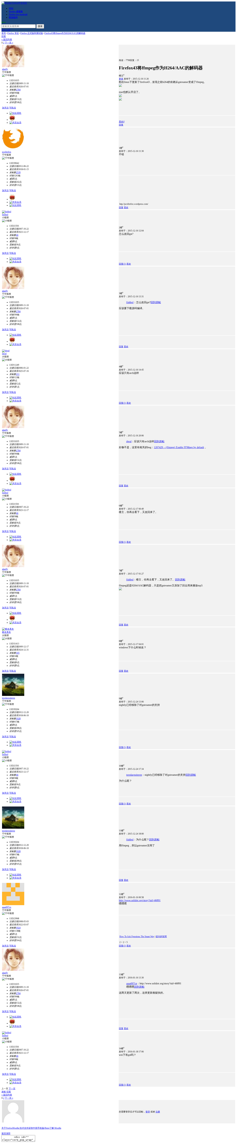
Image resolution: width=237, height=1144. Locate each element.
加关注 (5, 107)
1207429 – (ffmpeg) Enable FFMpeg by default (179, 447)
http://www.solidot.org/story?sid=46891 (140, 900)
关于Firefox (6, 1128)
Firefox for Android (18, 14)
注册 (8, 30)
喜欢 (126, 207)
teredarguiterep (8, 698)
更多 (121, 79)
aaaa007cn (6, 907)
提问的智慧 (161, 936)
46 (17, 235)
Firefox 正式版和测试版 (31, 33)
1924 (18, 927)
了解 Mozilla (55, 1128)
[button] (121, 121)
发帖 (3, 1091)
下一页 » (9, 42)
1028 (18, 718)
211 (17, 374)
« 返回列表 (6, 39)
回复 (3, 36)
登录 (3, 30)
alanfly (5, 69)
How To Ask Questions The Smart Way (136, 936)
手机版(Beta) (43, 1128)
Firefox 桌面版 (16, 11)
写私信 (12, 107)
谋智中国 (33, 1128)
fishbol (5, 214)
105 (17, 653)
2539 (18, 172)
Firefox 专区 (13, 33)
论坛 (11, 8)
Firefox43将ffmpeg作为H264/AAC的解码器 (64, 33)
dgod (4, 353)
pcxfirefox (6, 152)
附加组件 (13, 17)
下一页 (12, 1088)
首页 (3, 33)
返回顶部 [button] (5, 1133)
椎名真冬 (6, 632)
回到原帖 (156, 302)
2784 (18, 89)
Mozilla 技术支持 (20, 1128)
